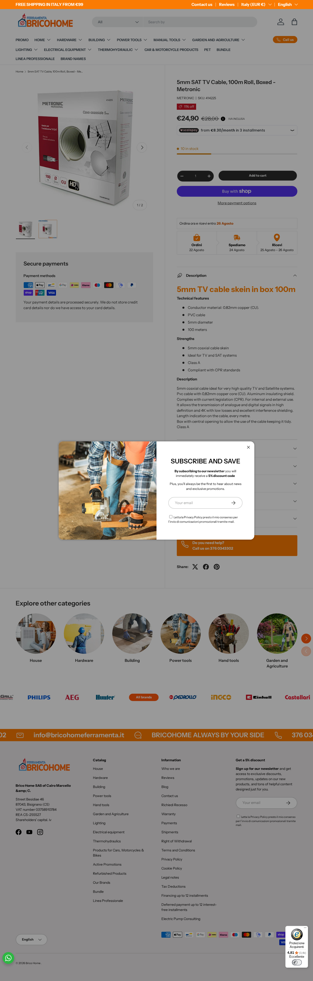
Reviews (227, 4)
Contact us (201, 4)
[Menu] (305, 929)
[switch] (297, 962)
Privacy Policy (193, 517)
